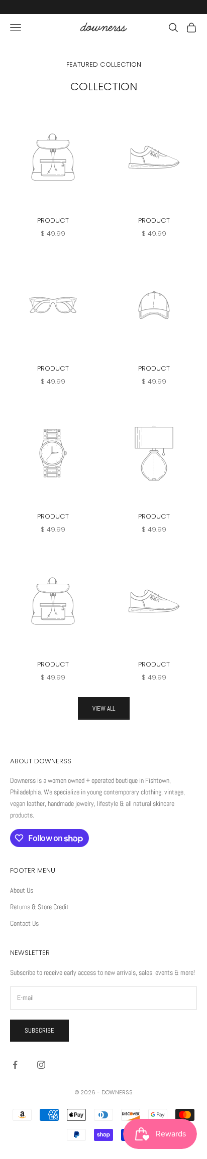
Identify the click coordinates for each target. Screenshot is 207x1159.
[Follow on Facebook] (15, 1065)
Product (53, 220)
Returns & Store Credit (39, 906)
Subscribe (39, 1030)
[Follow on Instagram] (41, 1065)
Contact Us (24, 923)
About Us (21, 890)
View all (103, 708)
